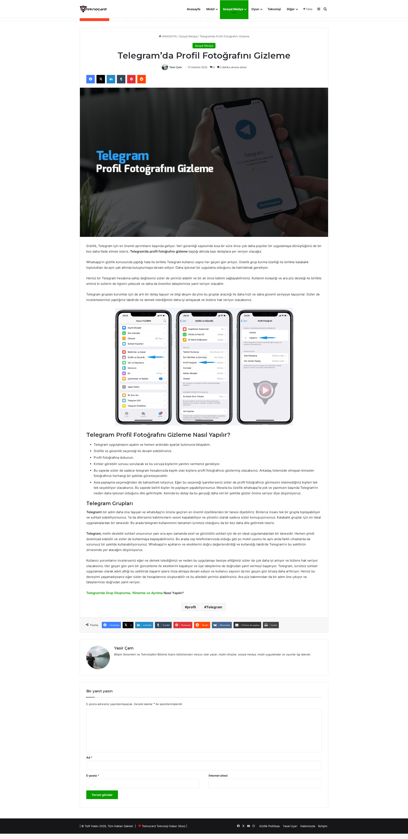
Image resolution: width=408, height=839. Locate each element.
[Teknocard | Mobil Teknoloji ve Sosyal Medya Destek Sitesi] (93, 9)
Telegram (214, 607)
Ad (89, 757)
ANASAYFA (169, 36)
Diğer (291, 9)
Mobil (210, 9)
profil (191, 607)
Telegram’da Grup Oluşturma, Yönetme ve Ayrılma (124, 593)
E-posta (92, 775)
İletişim (322, 826)
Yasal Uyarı (290, 826)
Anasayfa (193, 9)
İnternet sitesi (218, 775)
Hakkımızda (307, 826)
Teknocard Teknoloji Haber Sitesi (163, 826)
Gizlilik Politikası (269, 826)
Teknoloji (274, 9)
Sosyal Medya (233, 9)
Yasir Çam (175, 67)
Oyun (255, 9)
